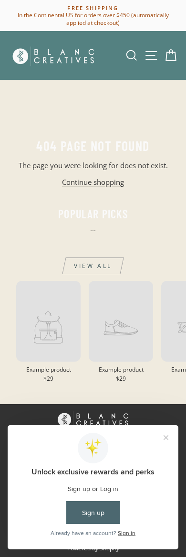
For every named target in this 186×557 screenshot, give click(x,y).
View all (93, 266)
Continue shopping (93, 182)
